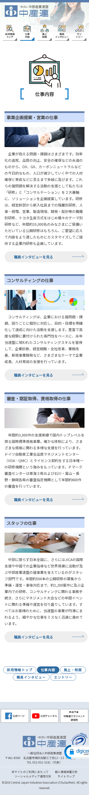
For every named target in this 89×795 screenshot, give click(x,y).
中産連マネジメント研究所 (74, 718)
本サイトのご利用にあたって (30, 772)
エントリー (63, 677)
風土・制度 (73, 669)
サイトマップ (66, 776)
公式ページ (18, 716)
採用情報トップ (20, 669)
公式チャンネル (48, 716)
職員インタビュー (31, 677)
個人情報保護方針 (66, 772)
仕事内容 (48, 669)
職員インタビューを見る (33, 256)
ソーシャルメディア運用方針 (32, 776)
